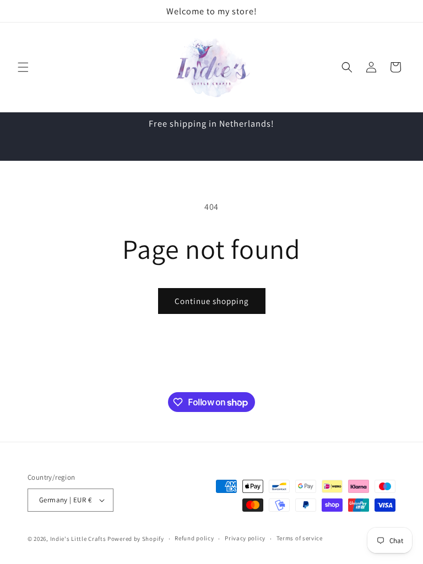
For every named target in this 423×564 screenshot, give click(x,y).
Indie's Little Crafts (78, 539)
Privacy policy (245, 538)
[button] (23, 67)
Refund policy (194, 538)
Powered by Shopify (135, 539)
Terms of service (299, 538)
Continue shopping (212, 301)
